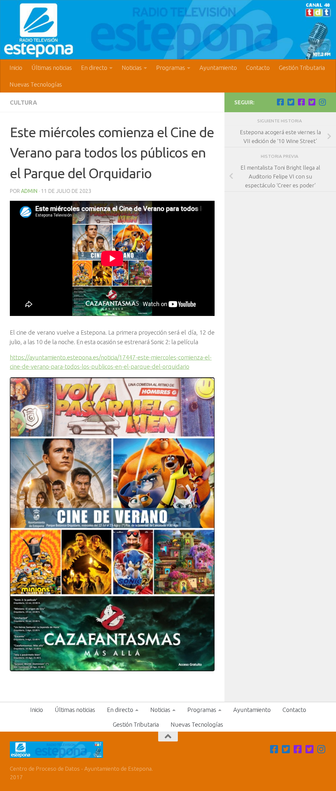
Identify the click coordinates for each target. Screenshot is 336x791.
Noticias (132, 67)
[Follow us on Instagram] (322, 102)
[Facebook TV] (280, 102)
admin (29, 191)
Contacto (258, 67)
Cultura (23, 102)
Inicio (16, 67)
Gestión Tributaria (302, 67)
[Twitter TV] (291, 102)
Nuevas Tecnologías (36, 84)
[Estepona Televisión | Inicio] (168, 29)
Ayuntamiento (218, 67)
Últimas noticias (52, 67)
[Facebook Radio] (301, 102)
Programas (170, 67)
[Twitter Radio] (312, 102)
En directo (94, 67)
